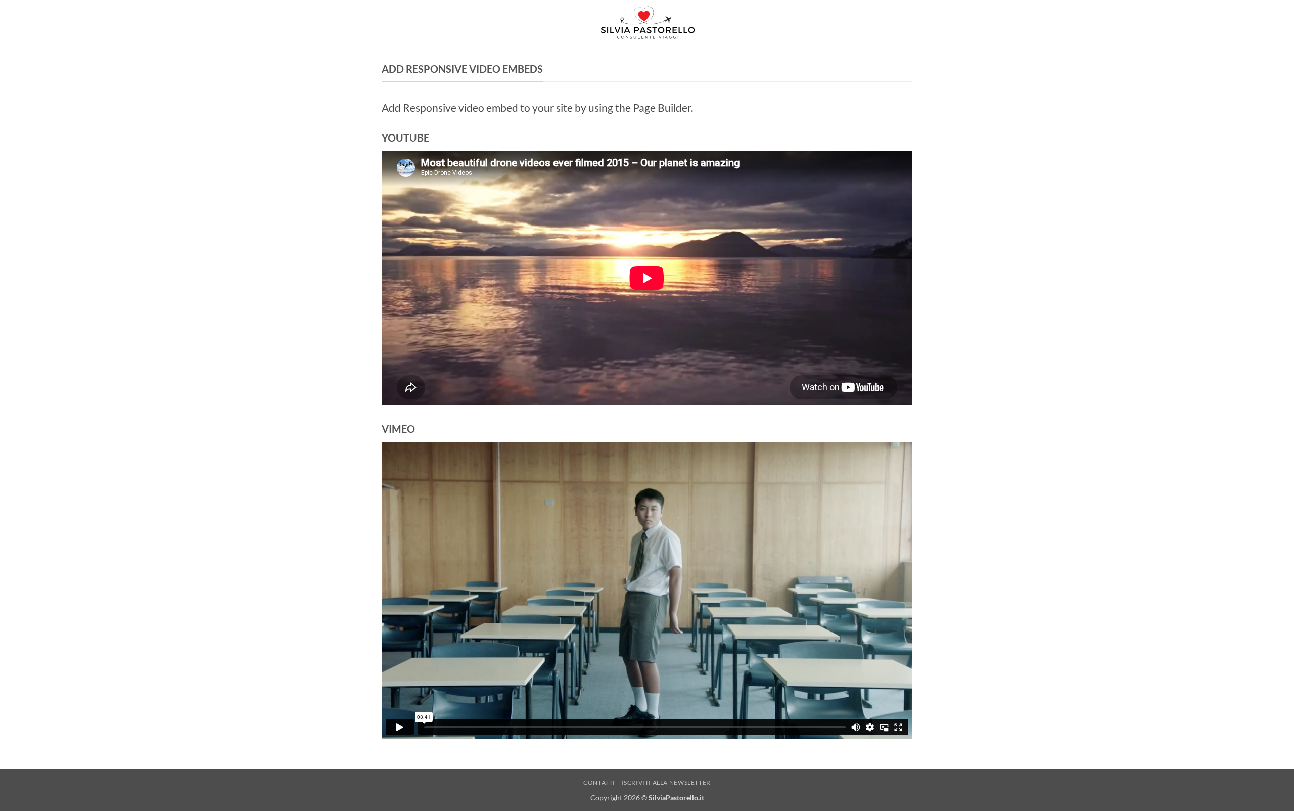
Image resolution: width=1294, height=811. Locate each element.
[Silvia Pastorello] (647, 23)
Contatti (599, 782)
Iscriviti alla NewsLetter (666, 782)
